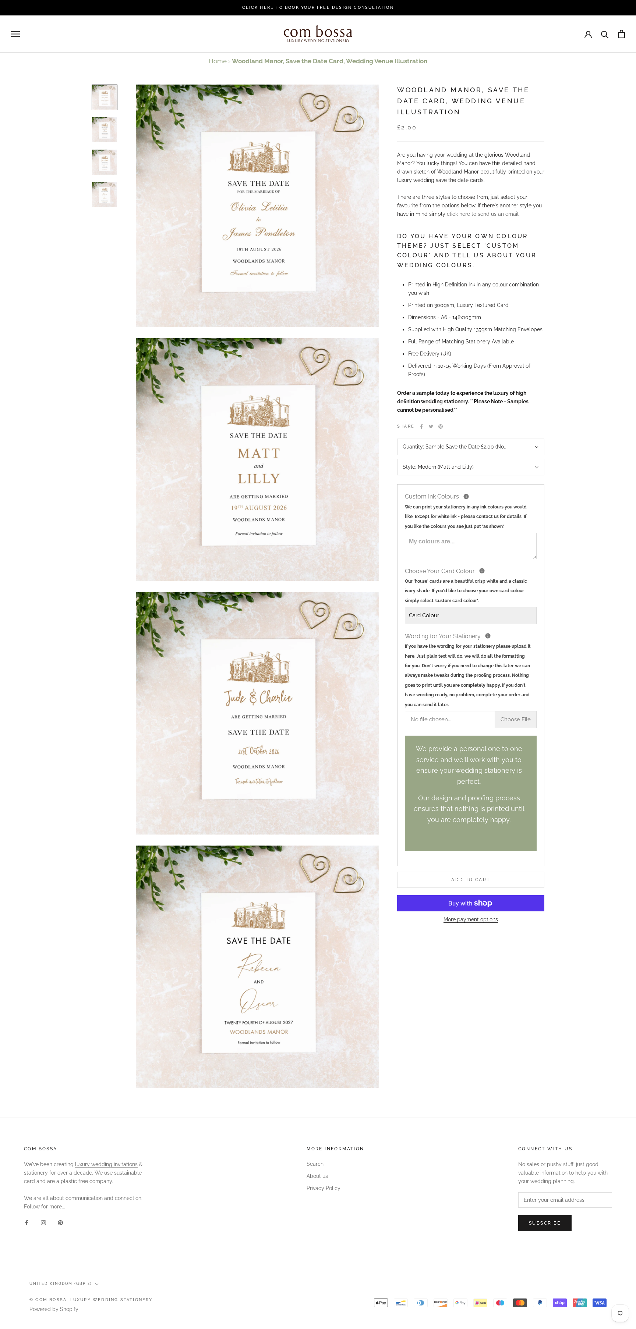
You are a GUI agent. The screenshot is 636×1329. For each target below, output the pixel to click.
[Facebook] (421, 426)
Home (218, 61)
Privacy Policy (323, 1188)
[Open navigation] (15, 34)
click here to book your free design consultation (318, 7)
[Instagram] (43, 1222)
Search (315, 1164)
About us (317, 1176)
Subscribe (545, 1223)
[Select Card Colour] (482, 571)
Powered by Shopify (53, 1309)
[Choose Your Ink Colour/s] (466, 496)
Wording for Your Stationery (471, 669)
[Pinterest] (440, 426)
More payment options (471, 919)
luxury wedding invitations (106, 1164)
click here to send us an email (483, 214)
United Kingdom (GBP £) (60, 1284)
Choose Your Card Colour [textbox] (466, 585)
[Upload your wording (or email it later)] (488, 636)
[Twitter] (431, 426)
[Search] (605, 34)
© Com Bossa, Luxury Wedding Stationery (91, 1299)
